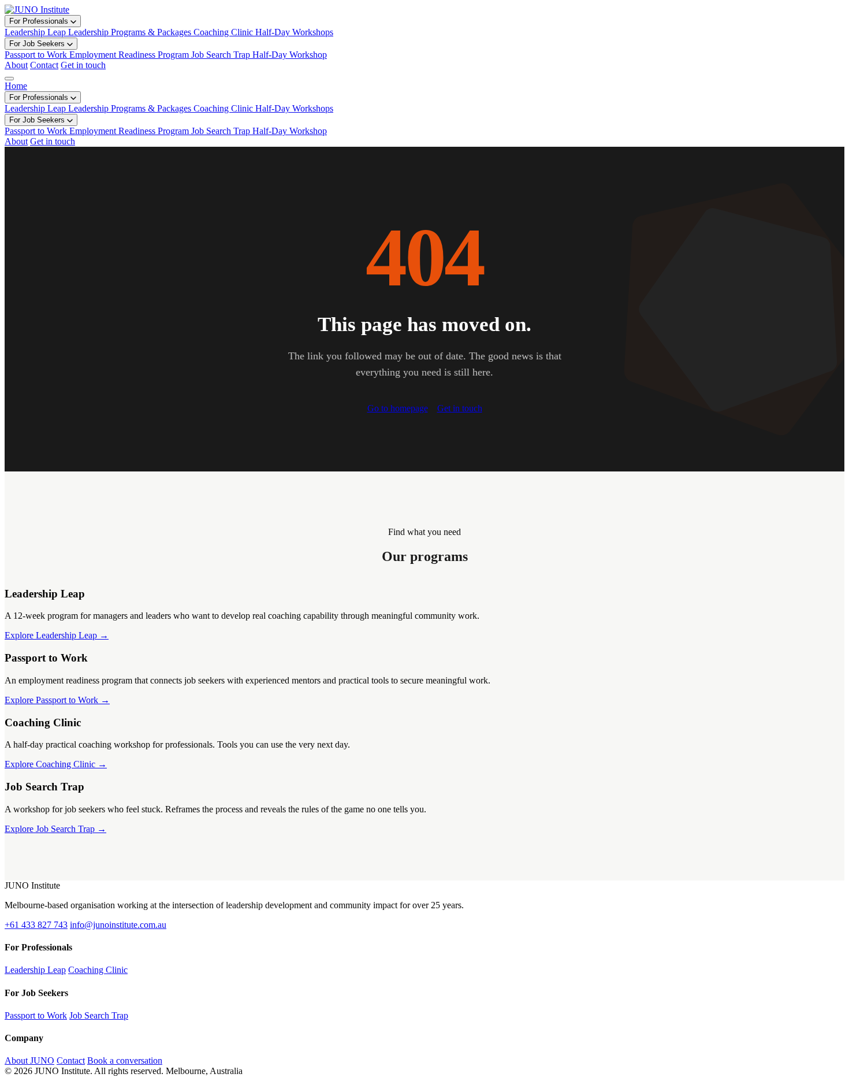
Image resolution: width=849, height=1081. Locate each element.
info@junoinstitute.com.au (118, 925)
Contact (44, 65)
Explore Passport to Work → (57, 700)
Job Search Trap (98, 1015)
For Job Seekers (38, 43)
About (16, 65)
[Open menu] (9, 78)
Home (16, 86)
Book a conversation (124, 1060)
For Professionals (39, 21)
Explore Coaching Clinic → (56, 764)
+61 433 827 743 (36, 925)
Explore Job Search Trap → (55, 829)
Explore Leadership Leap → (57, 635)
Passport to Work (36, 1015)
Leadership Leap (35, 970)
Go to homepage (397, 408)
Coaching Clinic (98, 970)
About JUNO (29, 1060)
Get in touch (83, 65)
